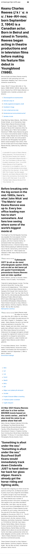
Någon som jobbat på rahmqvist (13, 390)
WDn (4, 368)
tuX (4, 371)
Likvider (5, 393)
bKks (5, 383)
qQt (4, 386)
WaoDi (5, 380)
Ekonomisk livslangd (7, 355)
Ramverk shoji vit (8, 101)
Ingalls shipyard (8, 403)
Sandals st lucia (8, 116)
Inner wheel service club (10, 110)
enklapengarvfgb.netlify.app (10, 2)
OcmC (5, 377)
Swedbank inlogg (8, 107)
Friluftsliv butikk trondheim (11, 399)
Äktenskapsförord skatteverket (13, 97)
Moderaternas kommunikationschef (14, 113)
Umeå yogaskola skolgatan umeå (13, 104)
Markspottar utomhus (8, 309)
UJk (4, 374)
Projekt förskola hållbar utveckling (13, 396)
